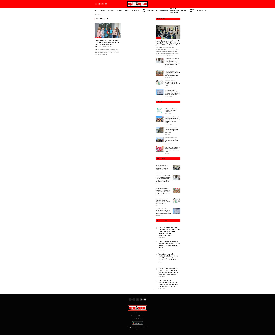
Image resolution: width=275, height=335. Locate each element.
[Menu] (95, 10)
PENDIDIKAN (135, 10)
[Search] (206, 10)
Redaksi (183, 10)
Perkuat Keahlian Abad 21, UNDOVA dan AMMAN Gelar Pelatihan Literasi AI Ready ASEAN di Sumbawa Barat (168, 43)
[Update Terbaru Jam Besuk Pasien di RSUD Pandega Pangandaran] (159, 110)
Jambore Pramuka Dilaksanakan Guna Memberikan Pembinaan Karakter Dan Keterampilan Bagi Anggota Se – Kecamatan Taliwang (172, 119)
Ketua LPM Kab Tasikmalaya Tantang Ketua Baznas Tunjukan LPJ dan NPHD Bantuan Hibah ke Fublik (169, 244)
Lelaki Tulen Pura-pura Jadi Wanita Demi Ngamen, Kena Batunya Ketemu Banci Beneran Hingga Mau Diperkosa (172, 83)
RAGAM (127, 10)
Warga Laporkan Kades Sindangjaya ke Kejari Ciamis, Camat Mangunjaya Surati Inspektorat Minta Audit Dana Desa (168, 258)
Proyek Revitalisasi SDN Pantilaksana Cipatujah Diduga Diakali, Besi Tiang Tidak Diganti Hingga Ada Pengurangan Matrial (172, 92)
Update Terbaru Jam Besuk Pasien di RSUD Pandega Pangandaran (171, 110)
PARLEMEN (150, 10)
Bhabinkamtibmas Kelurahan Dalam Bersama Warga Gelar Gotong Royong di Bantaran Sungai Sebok (171, 130)
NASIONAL (111, 10)
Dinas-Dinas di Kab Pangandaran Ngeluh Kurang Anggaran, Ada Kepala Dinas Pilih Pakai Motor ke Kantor (172, 149)
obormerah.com (134, 315)
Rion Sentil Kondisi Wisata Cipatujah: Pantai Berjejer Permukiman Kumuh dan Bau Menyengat (171, 139)
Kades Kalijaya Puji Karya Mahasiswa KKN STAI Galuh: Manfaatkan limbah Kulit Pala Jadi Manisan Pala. (107, 42)
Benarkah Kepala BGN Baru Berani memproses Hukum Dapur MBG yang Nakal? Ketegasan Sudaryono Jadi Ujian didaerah (172, 73)
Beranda (102, 10)
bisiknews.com (141, 315)
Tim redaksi (98, 46)
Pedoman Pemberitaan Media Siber (174, 10)
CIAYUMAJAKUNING (162, 10)
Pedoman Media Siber (139, 327)
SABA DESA (143, 10)
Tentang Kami (192, 10)
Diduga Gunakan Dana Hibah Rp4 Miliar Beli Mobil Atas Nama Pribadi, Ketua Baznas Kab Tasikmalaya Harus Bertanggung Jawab (169, 231)
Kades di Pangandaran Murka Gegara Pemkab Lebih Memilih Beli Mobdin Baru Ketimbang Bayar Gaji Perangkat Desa (168, 271)
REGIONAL (120, 10)
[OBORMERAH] (137, 4)
